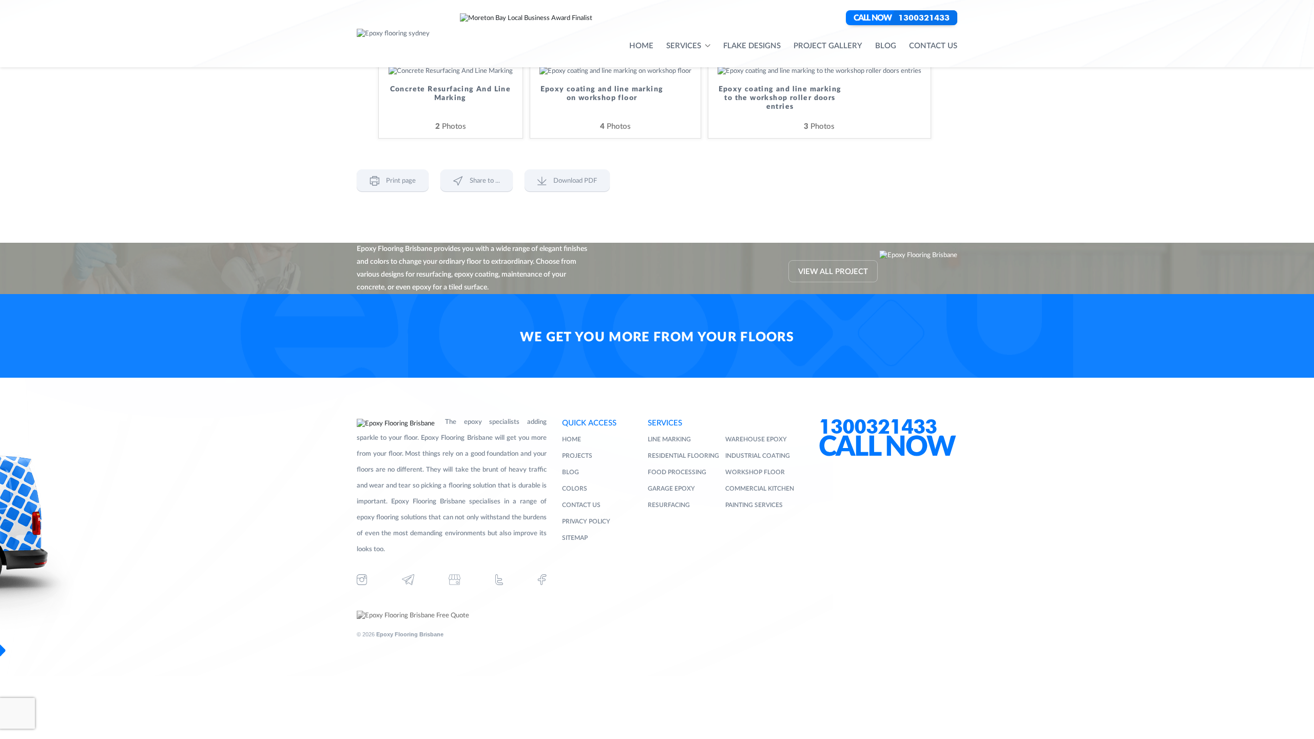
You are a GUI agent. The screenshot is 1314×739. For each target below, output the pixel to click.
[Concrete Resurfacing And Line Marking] (451, 71)
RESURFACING (669, 505)
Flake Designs (752, 46)
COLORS (574, 488)
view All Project (833, 272)
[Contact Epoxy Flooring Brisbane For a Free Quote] (413, 616)
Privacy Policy (586, 521)
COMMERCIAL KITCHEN (759, 488)
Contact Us (933, 46)
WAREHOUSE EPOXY (756, 439)
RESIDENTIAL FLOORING (683, 456)
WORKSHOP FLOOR (755, 472)
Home (641, 46)
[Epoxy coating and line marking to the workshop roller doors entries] (819, 71)
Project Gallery (828, 46)
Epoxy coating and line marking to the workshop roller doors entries (780, 98)
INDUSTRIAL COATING (757, 456)
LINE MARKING (669, 439)
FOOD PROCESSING (677, 472)
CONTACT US (581, 505)
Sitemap (575, 538)
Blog (885, 46)
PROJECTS (577, 456)
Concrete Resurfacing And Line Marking (450, 94)
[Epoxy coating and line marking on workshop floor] (615, 71)
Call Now (887, 447)
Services (683, 46)
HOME (571, 439)
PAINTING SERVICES (754, 505)
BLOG (570, 472)
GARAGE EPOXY (671, 488)
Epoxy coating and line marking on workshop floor (602, 94)
